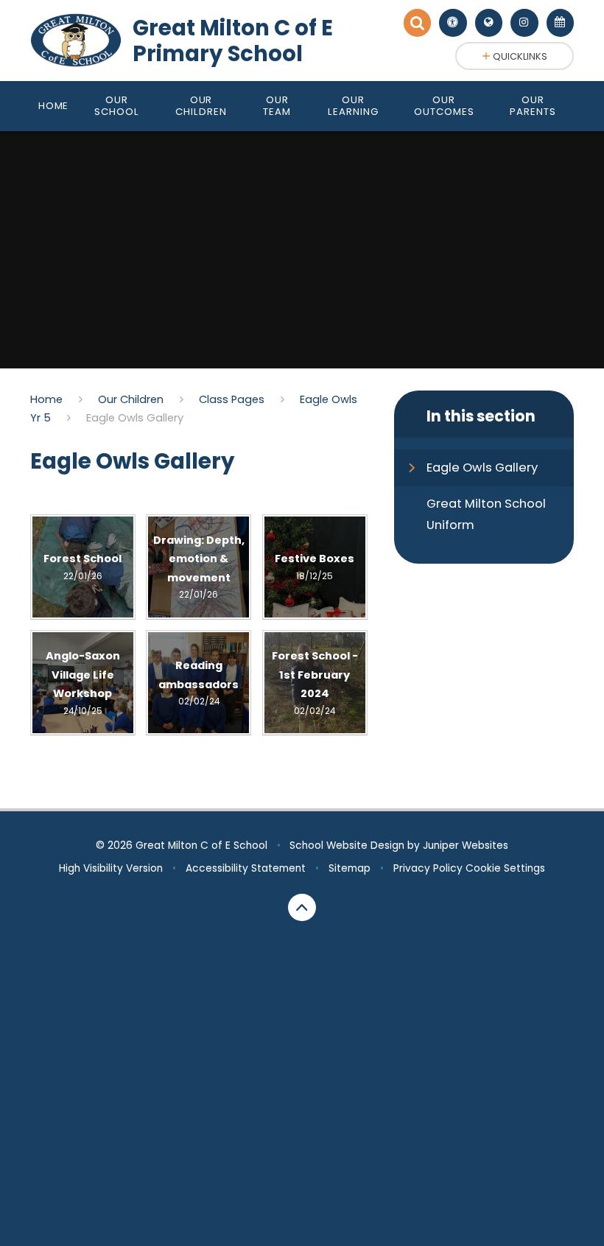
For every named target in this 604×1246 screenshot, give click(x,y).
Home (46, 399)
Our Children (131, 399)
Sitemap (350, 868)
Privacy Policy (428, 868)
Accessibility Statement (246, 868)
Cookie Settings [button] (505, 868)
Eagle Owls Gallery (134, 417)
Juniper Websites (465, 846)
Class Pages (231, 399)
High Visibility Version (111, 868)
